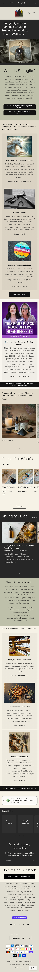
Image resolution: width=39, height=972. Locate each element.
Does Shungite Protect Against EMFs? (19, 106)
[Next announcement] (35, 3)
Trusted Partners (18, 286)
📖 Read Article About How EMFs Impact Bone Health (19, 384)
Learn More (18, 725)
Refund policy (18, 961)
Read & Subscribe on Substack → (19, 877)
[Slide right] (24, 449)
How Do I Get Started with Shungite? (19, 112)
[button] (4, 13)
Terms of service (15, 964)
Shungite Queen (18, 959)
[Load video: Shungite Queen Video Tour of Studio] (19, 51)
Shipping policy (26, 964)
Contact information (20, 968)
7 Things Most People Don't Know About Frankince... (19, 546)
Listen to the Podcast (18, 376)
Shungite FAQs (25, 822)
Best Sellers (6, 441)
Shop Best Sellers (19, 294)
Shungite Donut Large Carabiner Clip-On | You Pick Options (8, 487)
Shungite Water (9, 822)
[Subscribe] (33, 860)
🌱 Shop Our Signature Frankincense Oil (19, 788)
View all (4, 399)
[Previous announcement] (4, 3)
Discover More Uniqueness (18, 181)
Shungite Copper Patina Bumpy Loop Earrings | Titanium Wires (25, 487)
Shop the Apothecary (19, 676)
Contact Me (18, 234)
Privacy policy (28, 961)
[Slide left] (15, 449)
